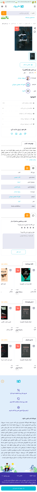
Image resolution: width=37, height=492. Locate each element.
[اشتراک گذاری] (35, 28)
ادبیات (20, 23)
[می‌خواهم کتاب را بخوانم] (16, 133)
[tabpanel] (18, 189)
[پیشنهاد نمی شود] (25, 133)
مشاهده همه (4, 264)
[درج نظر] (35, 32)
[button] (3, 281)
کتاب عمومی (27, 23)
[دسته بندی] (35, 6)
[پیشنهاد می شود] (21, 133)
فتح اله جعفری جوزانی (18, 84)
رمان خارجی (13, 23)
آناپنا (23, 91)
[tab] (33, 168)
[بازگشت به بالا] (2, 381)
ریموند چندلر (21, 78)
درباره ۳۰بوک (33, 476)
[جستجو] (3, 13)
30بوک (34, 23)
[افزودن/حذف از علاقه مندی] (33, 270)
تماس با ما (19, 476)
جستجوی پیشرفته (29, 17)
